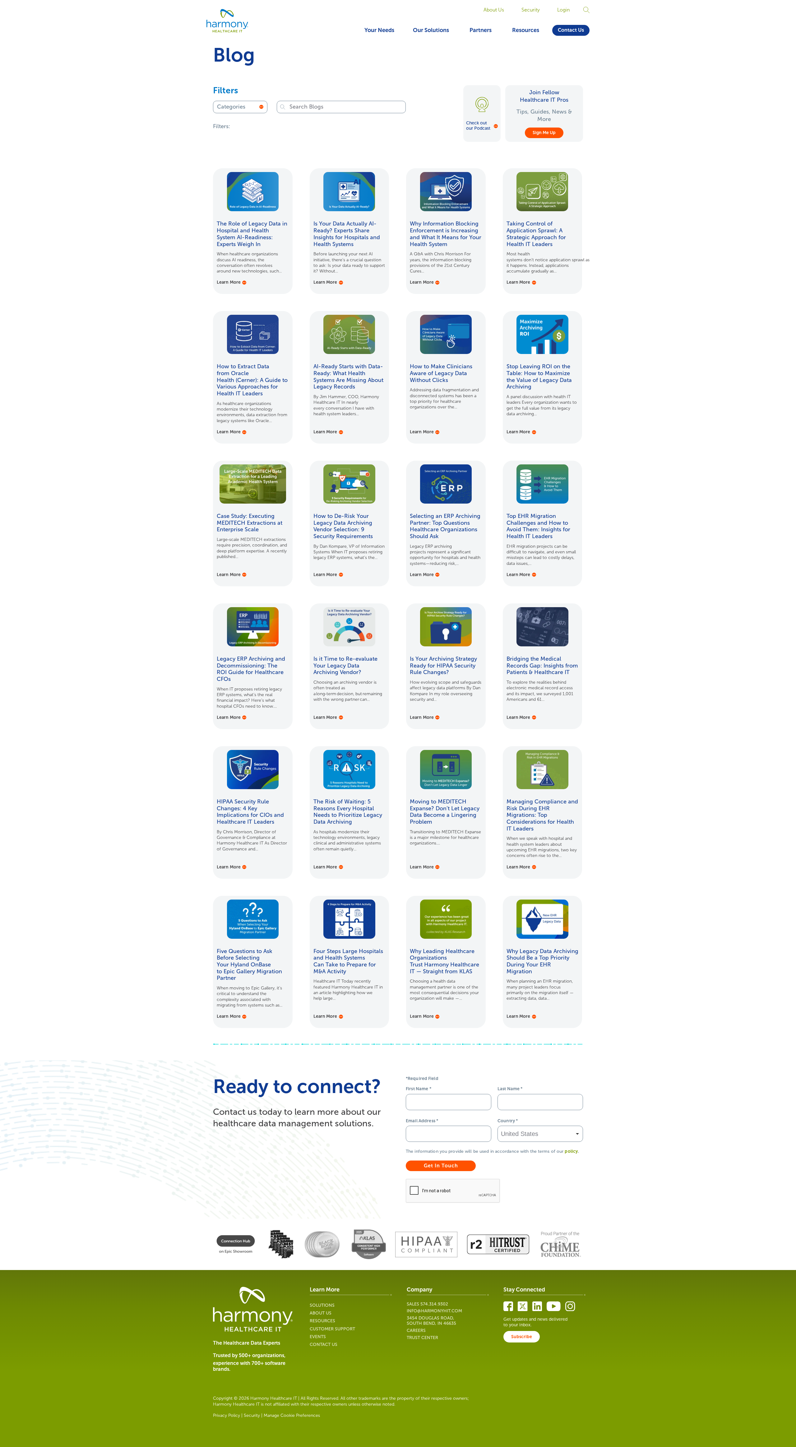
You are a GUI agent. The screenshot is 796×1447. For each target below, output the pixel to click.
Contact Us (571, 30)
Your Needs (379, 30)
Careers (416, 1330)
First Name (418, 1088)
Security (530, 10)
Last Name (510, 1088)
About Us (494, 10)
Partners (481, 30)
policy (571, 1151)
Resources (525, 30)
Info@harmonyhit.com (434, 1311)
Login (563, 10)
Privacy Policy (226, 1415)
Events (318, 1336)
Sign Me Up (544, 132)
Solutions (322, 1305)
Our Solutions (431, 30)
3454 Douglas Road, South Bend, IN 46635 (431, 1320)
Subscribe (521, 1336)
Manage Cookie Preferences (292, 1415)
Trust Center (422, 1337)
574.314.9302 (434, 1304)
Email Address (422, 1121)
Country (507, 1121)
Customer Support (332, 1329)
